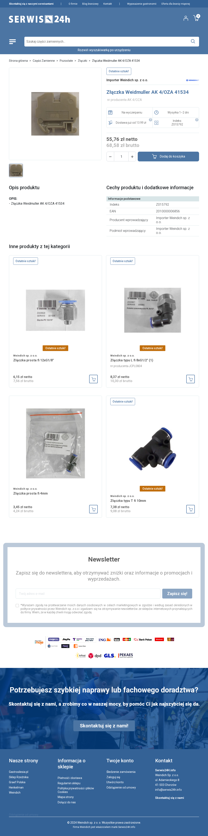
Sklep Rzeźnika (18, 777)
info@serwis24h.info (168, 789)
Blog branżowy (90, 4)
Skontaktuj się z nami (169, 797)
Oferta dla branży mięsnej (175, 4)
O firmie (73, 4)
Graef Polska (17, 782)
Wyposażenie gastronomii (141, 4)
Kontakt (107, 4)
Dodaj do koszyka (172, 156)
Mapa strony (66, 797)
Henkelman (16, 787)
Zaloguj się (113, 777)
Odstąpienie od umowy (121, 787)
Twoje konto (120, 761)
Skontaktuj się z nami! (104, 726)
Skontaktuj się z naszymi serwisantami (31, 4)
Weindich (15, 792)
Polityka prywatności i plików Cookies (76, 790)
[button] (110, 156)
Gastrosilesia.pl (18, 771)
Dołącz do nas (67, 802)
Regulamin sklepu (69, 783)
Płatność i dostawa (70, 778)
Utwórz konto (115, 782)
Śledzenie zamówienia (120, 771)
